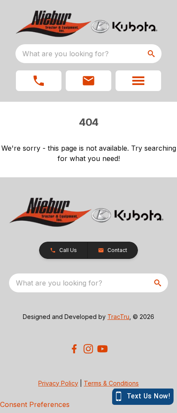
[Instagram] (88, 349)
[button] (38, 80)
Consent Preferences (35, 404)
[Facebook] (74, 349)
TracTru (118, 316)
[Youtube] (102, 349)
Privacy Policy (58, 383)
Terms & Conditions (111, 383)
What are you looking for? (65, 53)
